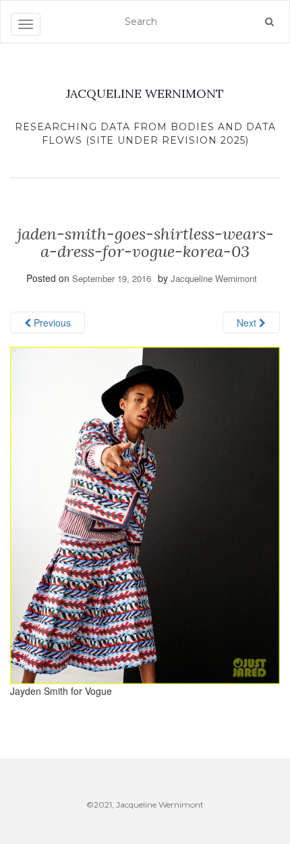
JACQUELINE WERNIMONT (145, 93)
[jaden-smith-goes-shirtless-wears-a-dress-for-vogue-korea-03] (145, 514)
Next (248, 322)
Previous (51, 322)
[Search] (269, 21)
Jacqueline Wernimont (214, 278)
